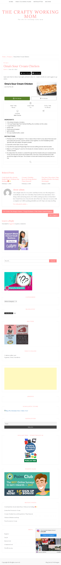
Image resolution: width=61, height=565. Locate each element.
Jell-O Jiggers (53, 215)
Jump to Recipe (26, 73)
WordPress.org (8, 548)
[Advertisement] (30, 40)
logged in (11, 224)
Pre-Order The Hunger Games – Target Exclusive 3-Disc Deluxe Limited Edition (27, 211)
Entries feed (7, 541)
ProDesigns (56, 562)
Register (6, 534)
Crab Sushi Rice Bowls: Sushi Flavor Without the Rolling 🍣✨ (10, 179)
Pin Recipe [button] (45, 98)
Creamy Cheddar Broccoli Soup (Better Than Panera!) (29, 179)
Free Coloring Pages (23, 1)
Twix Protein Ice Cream (10, 521)
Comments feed (8, 544)
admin (5, 69)
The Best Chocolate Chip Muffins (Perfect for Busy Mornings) (50, 179)
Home (11, 1)
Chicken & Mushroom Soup (11, 517)
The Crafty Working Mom (30, 14)
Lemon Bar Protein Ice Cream (12, 510)
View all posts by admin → (20, 204)
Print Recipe (37, 73)
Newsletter (38, 1)
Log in (6, 537)
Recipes (48, 1)
